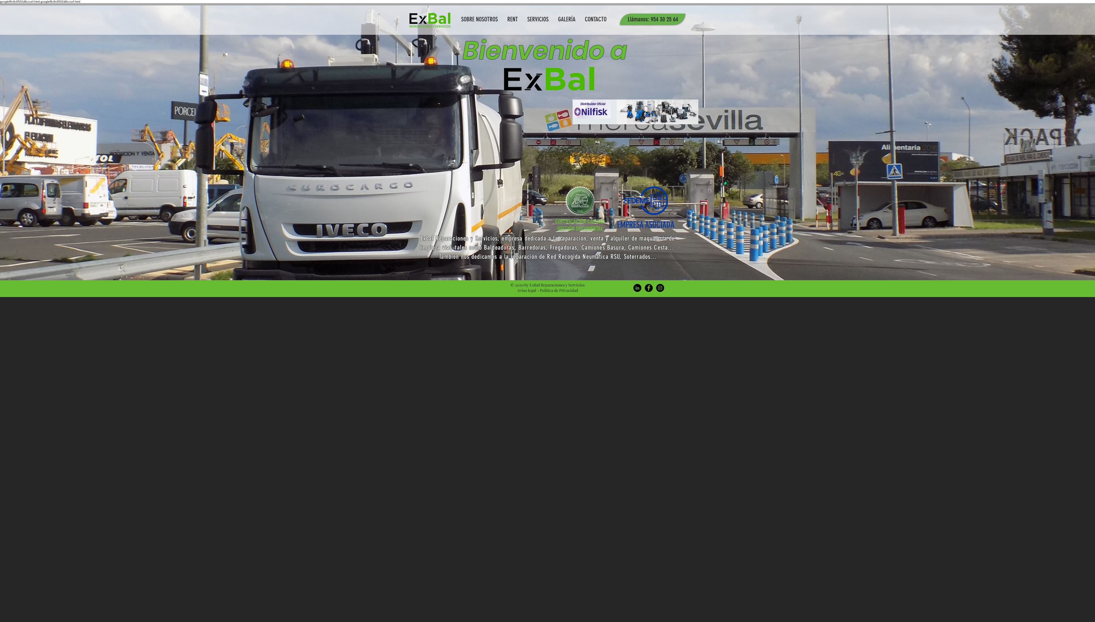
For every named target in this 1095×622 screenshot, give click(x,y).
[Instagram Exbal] (660, 288)
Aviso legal (526, 290)
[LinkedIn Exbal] (637, 288)
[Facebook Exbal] (649, 288)
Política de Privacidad (559, 290)
